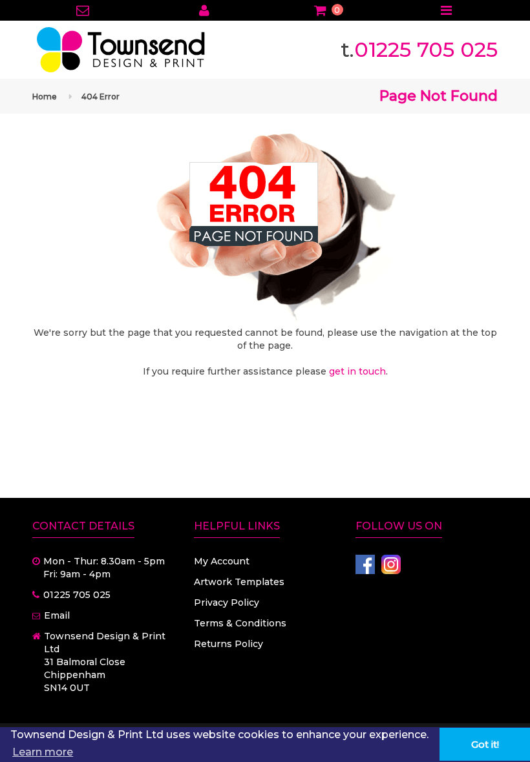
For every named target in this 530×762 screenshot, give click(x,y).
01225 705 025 (426, 49)
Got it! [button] (485, 744)
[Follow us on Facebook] (365, 564)
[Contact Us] (83, 11)
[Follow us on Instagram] (391, 564)
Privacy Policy (226, 602)
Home (44, 96)
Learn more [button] (42, 752)
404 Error (100, 96)
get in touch (357, 371)
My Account (221, 561)
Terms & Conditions (240, 623)
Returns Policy (228, 644)
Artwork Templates (239, 582)
